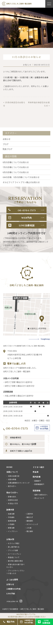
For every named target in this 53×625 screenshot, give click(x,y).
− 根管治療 (10, 528)
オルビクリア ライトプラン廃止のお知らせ (21, 182)
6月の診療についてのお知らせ (16, 172)
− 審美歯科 (29, 521)
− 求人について (38, 498)
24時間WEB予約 (13, 589)
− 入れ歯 (28, 528)
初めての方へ (12, 493)
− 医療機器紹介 (38, 484)
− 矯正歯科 (29, 531)
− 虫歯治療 (10, 514)
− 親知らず (29, 517)
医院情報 (37, 491)
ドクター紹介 (38, 467)
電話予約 (11, 622)
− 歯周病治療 (11, 521)
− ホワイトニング (31, 524)
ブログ (5, 144)
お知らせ (27, 65)
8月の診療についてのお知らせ (16, 162)
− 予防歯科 (10, 517)
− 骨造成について (13, 557)
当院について (12, 472)
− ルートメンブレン (13, 554)
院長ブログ (7, 149)
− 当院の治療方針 (13, 476)
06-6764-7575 (17, 428)
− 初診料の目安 (12, 500)
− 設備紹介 (37, 481)
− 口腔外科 (29, 514)
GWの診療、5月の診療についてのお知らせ (21, 177)
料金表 (36, 472)
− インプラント (12, 531)
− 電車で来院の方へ (40, 495)
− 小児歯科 (10, 524)
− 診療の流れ (11, 497)
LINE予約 (10, 594)
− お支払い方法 (12, 503)
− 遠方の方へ (11, 486)
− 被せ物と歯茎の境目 (14, 561)
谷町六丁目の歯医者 (11, 609)
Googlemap (45, 339)
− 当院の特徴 (11, 479)
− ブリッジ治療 (12, 550)
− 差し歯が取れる (13, 547)
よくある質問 (12, 580)
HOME (9, 467)
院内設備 (37, 477)
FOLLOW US (12, 601)
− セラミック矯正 (13, 543)
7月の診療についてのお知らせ (16, 167)
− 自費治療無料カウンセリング (18, 483)
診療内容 (10, 510)
